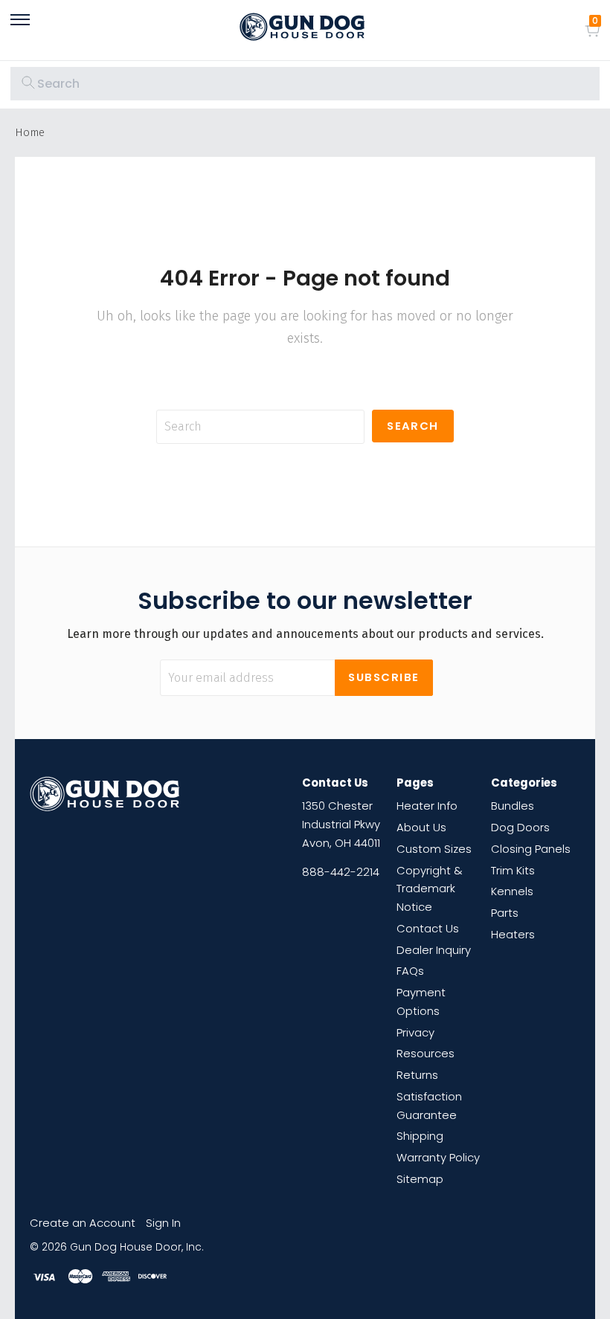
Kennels (512, 891)
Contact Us (427, 928)
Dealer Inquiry (433, 950)
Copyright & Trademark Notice (429, 888)
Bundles (512, 805)
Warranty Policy (438, 1157)
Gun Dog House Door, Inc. (137, 1247)
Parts (504, 912)
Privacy (415, 1032)
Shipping (419, 1136)
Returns (417, 1075)
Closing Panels (531, 849)
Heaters (513, 934)
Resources (425, 1053)
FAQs (410, 970)
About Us (421, 827)
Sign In (163, 1223)
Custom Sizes (434, 849)
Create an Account (82, 1223)
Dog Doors (520, 827)
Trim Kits (513, 870)
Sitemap (419, 1179)
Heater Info (427, 805)
